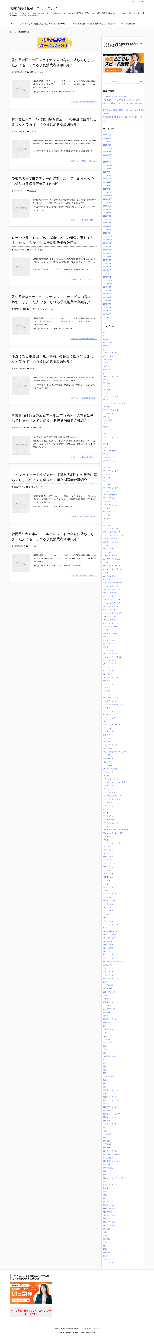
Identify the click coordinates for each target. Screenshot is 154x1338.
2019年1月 (107, 273)
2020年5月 (107, 219)
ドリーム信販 (108, 786)
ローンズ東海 (108, 948)
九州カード (107, 982)
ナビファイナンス (110, 792)
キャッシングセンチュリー (113, 613)
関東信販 (106, 1239)
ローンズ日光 (108, 945)
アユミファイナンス (110, 451)
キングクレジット (110, 640)
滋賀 (105, 1171)
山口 (105, 1060)
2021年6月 (107, 175)
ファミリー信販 (109, 819)
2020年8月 (107, 209)
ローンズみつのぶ (110, 931)
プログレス (107, 846)
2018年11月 (107, 280)
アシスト (106, 424)
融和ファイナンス (110, 1208)
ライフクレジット (110, 904)
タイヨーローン (109, 758)
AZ (104, 336)
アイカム (106, 386)
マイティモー (108, 860)
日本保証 (106, 1120)
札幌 (105, 1131)
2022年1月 (107, 158)
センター (106, 742)
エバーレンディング (110, 539)
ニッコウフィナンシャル (112, 796)
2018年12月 (107, 277)
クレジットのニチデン (111, 654)
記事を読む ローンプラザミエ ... (84, 279)
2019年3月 (107, 267)
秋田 (105, 1198)
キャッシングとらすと (111, 586)
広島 (105, 1080)
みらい (105, 373)
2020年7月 (107, 213)
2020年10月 (108, 202)
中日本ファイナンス (110, 978)
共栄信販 (106, 1012)
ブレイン (106, 836)
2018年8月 (107, 290)
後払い (105, 1083)
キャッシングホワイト (111, 623)
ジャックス (107, 728)
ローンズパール (109, 941)
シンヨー (106, 721)
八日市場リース (109, 1009)
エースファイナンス (110, 555)
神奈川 (105, 1188)
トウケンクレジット (110, 779)
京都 (105, 995)
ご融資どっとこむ (110, 352)
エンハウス (107, 552)
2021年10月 (107, 165)
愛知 (105, 1093)
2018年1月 (107, 314)
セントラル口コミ (110, 748)
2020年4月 (107, 223)
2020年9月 (107, 206)
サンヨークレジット (110, 698)
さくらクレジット (110, 356)
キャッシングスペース (111, 603)
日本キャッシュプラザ (111, 1114)
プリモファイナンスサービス (114, 843)
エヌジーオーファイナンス (113, 535)
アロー (105, 481)
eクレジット (108, 342)
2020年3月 (107, 226)
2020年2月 (107, 229)
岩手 (105, 1073)
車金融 (31, 368)
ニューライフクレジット (112, 799)
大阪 (105, 1036)
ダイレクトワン (109, 772)
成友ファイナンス (110, 1097)
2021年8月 (107, 169)
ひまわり (106, 369)
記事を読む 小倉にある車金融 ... (84, 398)
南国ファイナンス (110, 1019)
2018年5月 (107, 301)
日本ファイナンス (110, 1117)
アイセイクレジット (110, 396)
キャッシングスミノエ (111, 606)
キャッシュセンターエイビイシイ (115, 579)
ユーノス (106, 890)
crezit (105, 339)
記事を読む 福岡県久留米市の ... (84, 576)
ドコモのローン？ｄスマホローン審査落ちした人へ (122, 100)
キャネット (107, 630)
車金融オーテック (110, 1225)
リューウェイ (108, 921)
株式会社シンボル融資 (111, 1154)
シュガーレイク (109, 711)
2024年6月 (107, 138)
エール (105, 562)
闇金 (105, 1242)
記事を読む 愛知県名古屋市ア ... (84, 220)
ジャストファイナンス (111, 725)
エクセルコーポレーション (113, 528)
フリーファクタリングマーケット (115, 829)
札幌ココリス (108, 1134)
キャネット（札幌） (110, 633)
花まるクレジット (110, 1205)
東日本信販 (107, 1144)
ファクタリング (109, 816)
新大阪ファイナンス (110, 1100)
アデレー (32, 191)
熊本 (105, 1175)
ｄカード (106, 1259)
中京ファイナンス (110, 972)
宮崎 (105, 1053)
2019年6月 (107, 257)
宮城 (105, 1046)
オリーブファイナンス (111, 566)
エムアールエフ (35, 428)
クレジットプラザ (110, 664)
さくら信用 (107, 359)
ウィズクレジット (110, 511)
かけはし (106, 349)
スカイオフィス (109, 731)
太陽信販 (106, 1039)
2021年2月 (107, 189)
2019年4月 (107, 263)
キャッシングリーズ (110, 627)
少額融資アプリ (109, 1056)
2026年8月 (107, 135)
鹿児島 (105, 1256)
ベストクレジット (110, 850)
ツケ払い (106, 775)
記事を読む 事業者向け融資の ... (84, 457)
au (104, 332)
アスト (105, 430)
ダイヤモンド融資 (110, 769)
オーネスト (107, 572)
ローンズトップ (109, 938)
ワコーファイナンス (110, 958)
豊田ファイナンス (36, 72)
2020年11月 (107, 199)
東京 (105, 1137)
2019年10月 (107, 243)
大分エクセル (108, 1029)
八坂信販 (106, 1005)
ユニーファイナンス (110, 887)
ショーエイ (107, 714)
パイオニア (107, 809)
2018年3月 (107, 307)
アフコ (105, 440)
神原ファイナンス (110, 1185)
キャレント (107, 637)
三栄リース (107, 965)
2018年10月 (107, 284)
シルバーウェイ (109, 718)
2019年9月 (107, 246)
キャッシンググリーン (111, 596)
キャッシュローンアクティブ (114, 583)
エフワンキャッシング (111, 542)
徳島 (105, 1087)
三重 (105, 968)
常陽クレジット (109, 1076)
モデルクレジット (35, 546)
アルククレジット (110, 457)
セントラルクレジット (111, 745)
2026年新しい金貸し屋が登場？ (115, 96)
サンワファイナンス (110, 701)
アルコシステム (109, 461)
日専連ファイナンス (110, 1107)
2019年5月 (107, 260)
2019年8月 (107, 250)
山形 (105, 1063)
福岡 (105, 1191)
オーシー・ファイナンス (112, 569)
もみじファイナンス (110, 376)
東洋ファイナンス (110, 1151)
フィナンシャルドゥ (110, 823)
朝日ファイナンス (110, 1124)
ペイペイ (106, 853)
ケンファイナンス (110, 670)
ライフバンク (108, 911)
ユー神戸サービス (110, 897)
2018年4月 (107, 304)
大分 (105, 1026)
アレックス (107, 478)
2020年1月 (107, 233)
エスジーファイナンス (111, 532)
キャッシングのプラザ (111, 589)
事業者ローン (108, 988)
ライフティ (107, 907)
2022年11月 (107, 148)
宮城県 (105, 1049)
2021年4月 (107, 182)
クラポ (105, 647)
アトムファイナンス (110, 437)
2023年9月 (107, 142)
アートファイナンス (110, 495)
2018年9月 (107, 287)
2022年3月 (107, 155)
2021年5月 (107, 179)
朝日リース (107, 1127)
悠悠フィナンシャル (110, 1090)
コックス (106, 674)
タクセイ (106, 762)
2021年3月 (107, 185)
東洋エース (107, 1147)
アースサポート (109, 491)
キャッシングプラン (110, 620)
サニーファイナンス (110, 684)
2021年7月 (107, 172)
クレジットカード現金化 (112, 657)
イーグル (106, 508)
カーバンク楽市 (109, 576)
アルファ (106, 474)
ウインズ (106, 515)
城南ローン (107, 1022)
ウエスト (106, 518)
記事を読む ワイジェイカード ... (84, 516)
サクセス (106, 681)
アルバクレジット (110, 467)
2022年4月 (107, 152)
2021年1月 (107, 192)
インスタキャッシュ (110, 505)
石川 (105, 1181)
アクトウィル (108, 413)
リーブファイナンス (110, 924)
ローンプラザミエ (36, 250)
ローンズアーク (109, 934)
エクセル (106, 525)
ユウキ (105, 884)
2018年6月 (107, 297)
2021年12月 (107, 162)
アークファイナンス (110, 488)
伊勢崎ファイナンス (110, 1002)
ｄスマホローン (109, 1263)
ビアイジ (106, 813)
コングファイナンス (110, 677)
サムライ (106, 687)
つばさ (105, 366)
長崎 (105, 1235)
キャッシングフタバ (110, 616)
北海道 (105, 1016)
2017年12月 (107, 317)
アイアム (106, 383)
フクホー (106, 826)
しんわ (105, 363)
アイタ (105, 400)
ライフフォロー (109, 914)
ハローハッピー (109, 806)
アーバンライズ (109, 498)
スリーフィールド (110, 738)
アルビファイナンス (110, 471)
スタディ (106, 735)
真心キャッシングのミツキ (113, 1178)
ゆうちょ (106, 380)
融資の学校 (107, 1212)
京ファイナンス (109, 992)
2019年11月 (107, 240)
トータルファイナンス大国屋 (114, 782)
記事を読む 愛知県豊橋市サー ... (84, 339)
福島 (105, 1195)
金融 (105, 1232)
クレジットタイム (110, 660)
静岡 (105, 1249)
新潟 (105, 1104)
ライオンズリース (110, 901)
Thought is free (90, 1332)
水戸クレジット (109, 1168)
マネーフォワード (110, 867)
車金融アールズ (109, 1222)
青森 (105, 1246)
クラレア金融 (108, 650)
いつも (105, 346)
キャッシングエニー (110, 593)
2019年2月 (107, 270)
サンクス (106, 691)
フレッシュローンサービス (113, 833)
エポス (105, 545)
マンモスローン (109, 873)
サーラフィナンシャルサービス (41, 309)
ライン (105, 917)
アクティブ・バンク (110, 410)
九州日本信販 (108, 985)
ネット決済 (107, 802)
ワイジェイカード (35, 487)
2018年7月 (107, 294)
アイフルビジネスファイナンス (115, 403)
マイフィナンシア (110, 863)
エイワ (105, 522)
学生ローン (107, 1043)
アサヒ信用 (107, 420)
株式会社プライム (110, 1158)
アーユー (106, 501)
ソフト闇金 (107, 755)
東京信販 (106, 1141)
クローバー (107, 667)
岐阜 (105, 1066)
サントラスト (108, 694)
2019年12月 (107, 236)
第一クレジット (109, 1202)
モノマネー (107, 880)
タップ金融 (107, 765)
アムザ (105, 447)
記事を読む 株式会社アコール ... (84, 161)
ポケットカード (109, 857)
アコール (32, 131)
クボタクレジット (110, 643)
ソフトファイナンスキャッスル (115, 752)
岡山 (105, 1070)
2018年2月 (107, 311)
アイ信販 (106, 407)
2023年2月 (107, 145)
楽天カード (107, 1164)
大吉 (105, 1032)
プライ (105, 840)
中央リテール (108, 975)
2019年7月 (107, 253)
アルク (105, 454)
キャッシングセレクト (111, 610)
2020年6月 (107, 216)
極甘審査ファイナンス (111, 1161)
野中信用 (106, 1229)
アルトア (106, 464)
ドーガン (106, 789)
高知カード (107, 1252)
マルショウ (107, 870)
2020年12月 (107, 196)
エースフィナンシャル (111, 559)
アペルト (106, 444)
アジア (105, 427)
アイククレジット (110, 390)
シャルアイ (107, 708)
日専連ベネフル (109, 1110)
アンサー (106, 484)
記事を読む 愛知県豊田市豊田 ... (84, 102)
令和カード (107, 999)
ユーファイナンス (110, 894)
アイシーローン (109, 393)
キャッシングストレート (112, 599)
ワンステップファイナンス (113, 961)
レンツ (105, 928)
